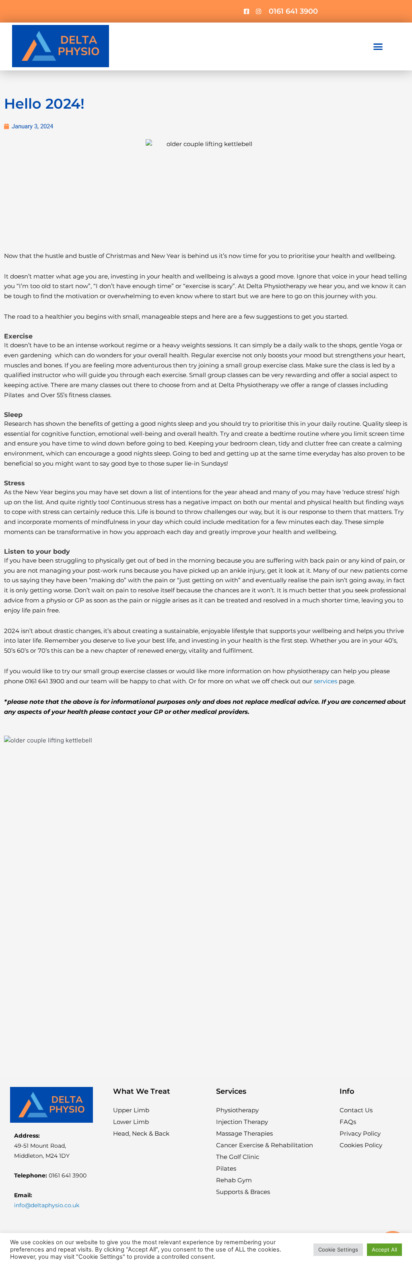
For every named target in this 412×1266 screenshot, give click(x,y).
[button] (377, 46)
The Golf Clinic (237, 1157)
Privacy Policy (360, 1133)
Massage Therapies (244, 1133)
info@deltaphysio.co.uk (46, 1205)
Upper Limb (131, 1110)
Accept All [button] (384, 1249)
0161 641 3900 (293, 11)
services (325, 681)
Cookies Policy (361, 1145)
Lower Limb (131, 1122)
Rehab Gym (234, 1180)
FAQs (348, 1122)
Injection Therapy (242, 1122)
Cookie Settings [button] (338, 1249)
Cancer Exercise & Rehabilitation (264, 1145)
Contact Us (356, 1110)
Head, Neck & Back (141, 1133)
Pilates (226, 1168)
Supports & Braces (243, 1192)
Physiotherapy (237, 1110)
